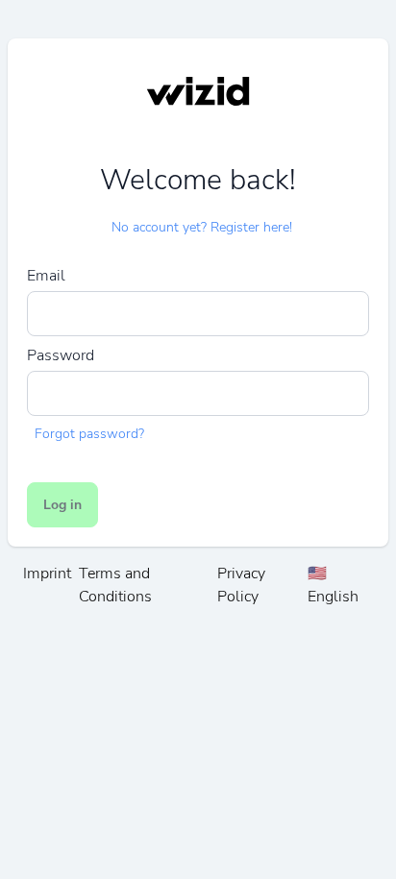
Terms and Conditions (115, 585)
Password (60, 355)
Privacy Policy (241, 585)
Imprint (47, 573)
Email (46, 275)
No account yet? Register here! (201, 227)
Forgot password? (89, 434)
